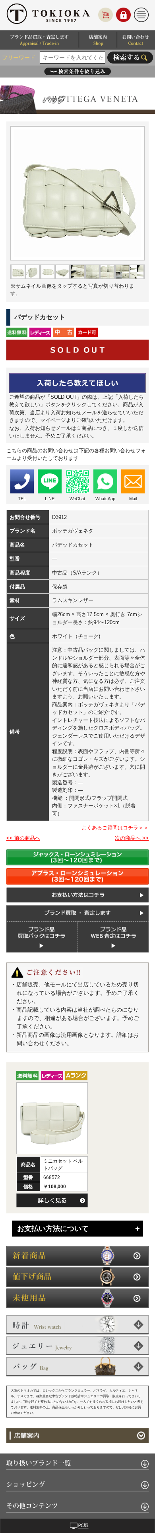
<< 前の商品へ (23, 838)
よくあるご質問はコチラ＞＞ (115, 828)
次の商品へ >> (132, 838)
